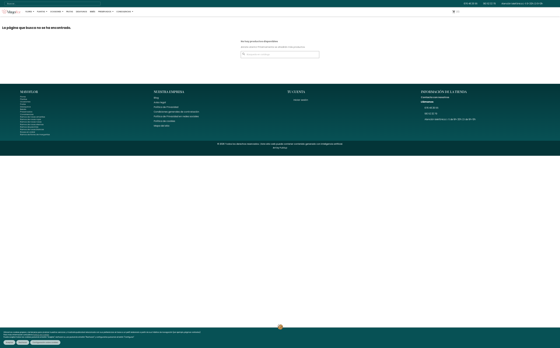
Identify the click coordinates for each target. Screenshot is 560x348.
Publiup (283, 147)
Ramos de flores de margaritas (35, 134)
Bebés (23, 109)
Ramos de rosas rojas (30, 119)
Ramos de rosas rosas (31, 122)
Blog (156, 97)
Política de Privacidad (166, 107)
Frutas (23, 104)
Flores (23, 96)
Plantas (23, 99)
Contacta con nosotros (435, 97)
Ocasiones (25, 101)
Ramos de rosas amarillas (32, 117)
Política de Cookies (41, 335)
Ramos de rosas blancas (32, 129)
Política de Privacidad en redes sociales (176, 116)
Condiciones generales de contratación (176, 111)
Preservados (26, 112)
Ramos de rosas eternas (32, 124)
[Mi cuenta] (466, 12)
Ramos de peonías (29, 127)
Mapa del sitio (161, 125)
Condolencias (27, 114)
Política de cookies (164, 121)
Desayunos (25, 107)
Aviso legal (160, 102)
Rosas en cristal (27, 132)
